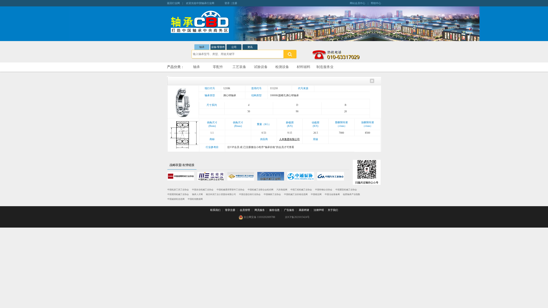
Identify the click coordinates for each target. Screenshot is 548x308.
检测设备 (282, 67)
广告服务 (289, 210)
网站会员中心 (357, 3)
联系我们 (215, 210)
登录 (227, 3)
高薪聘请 (304, 210)
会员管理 (245, 210)
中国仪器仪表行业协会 (250, 194)
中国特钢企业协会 (323, 189)
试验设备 (261, 67)
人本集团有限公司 (289, 139)
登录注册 (230, 210)
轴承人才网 (197, 194)
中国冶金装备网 (332, 194)
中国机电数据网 (195, 199)
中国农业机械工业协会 (202, 189)
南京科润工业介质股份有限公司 (221, 194)
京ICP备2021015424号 (297, 217)
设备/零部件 (218, 47)
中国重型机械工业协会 (346, 189)
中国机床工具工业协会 (178, 189)
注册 (234, 3)
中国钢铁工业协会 (272, 194)
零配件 (218, 67)
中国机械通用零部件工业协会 (230, 189)
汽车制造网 (282, 189)
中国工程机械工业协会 (301, 189)
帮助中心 (376, 3)
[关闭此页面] (372, 80)
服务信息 (274, 210)
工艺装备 (239, 67)
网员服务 (260, 210)
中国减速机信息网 (176, 199)
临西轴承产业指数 (351, 194)
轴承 (201, 47)
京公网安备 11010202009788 (259, 217)
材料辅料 (303, 67)
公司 (234, 47)
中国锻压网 (316, 194)
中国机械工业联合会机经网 (260, 189)
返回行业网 (173, 3)
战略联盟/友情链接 (182, 165)
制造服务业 (325, 67)
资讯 (250, 47)
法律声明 (319, 210)
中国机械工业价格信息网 (296, 194)
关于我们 (333, 210)
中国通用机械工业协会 (178, 194)
